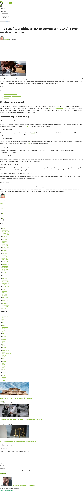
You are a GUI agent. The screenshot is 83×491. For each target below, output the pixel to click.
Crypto (3, 328)
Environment (5, 338)
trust (29, 143)
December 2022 (5, 281)
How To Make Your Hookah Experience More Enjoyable (23, 485)
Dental (3, 331)
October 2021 (5, 303)
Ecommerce (4, 333)
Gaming (4, 347)
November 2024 (5, 248)
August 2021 (5, 306)
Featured (4, 341)
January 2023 (5, 280)
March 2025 (4, 242)
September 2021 (5, 305)
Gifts (3, 349)
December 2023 (5, 262)
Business (4, 10)
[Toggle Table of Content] (1, 91)
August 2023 (5, 269)
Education (4, 334)
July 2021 (4, 308)
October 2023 (5, 266)
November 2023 (5, 264)
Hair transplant (5, 350)
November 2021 (5, 302)
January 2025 (5, 245)
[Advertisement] (41, 51)
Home (3, 8)
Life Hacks (4, 360)
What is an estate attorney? (10, 94)
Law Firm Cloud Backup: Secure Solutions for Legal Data (18, 441)
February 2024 (5, 259)
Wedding (4, 380)
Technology (5, 13)
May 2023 (4, 273)
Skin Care (4, 374)
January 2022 (5, 298)
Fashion (4, 11)
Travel (3, 378)
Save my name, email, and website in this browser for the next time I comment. (17, 470)
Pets (3, 367)
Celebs (3, 325)
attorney (28, 126)
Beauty (3, 319)
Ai (2, 14)
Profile (1, 203)
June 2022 (4, 291)
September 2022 (5, 286)
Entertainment (6, 16)
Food (3, 345)
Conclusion (6, 98)
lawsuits (33, 133)
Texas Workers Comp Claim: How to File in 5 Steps (16, 398)
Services (4, 372)
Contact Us (5, 17)
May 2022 (4, 292)
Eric (1, 401)
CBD (3, 324)
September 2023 (5, 267)
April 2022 (4, 294)
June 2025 (4, 239)
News (3, 364)
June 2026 (4, 227)
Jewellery (4, 356)
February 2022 (5, 297)
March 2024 (4, 258)
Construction (5, 327)
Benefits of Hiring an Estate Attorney (12, 96)
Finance (4, 342)
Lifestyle (4, 361)
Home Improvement (6, 353)
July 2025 (4, 238)
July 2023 (4, 270)
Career (3, 322)
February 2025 (5, 244)
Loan (3, 363)
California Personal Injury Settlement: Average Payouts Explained (21, 420)
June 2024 (4, 253)
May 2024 (4, 255)
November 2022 (5, 283)
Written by (6, 39)
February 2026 (5, 230)
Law (1, 23)
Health (3, 352)
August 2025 (5, 236)
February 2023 (5, 278)
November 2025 (5, 231)
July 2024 (4, 252)
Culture (3, 330)
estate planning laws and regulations (58, 108)
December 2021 (5, 300)
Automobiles (5, 316)
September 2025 (5, 234)
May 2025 (4, 241)
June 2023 (4, 272)
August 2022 (5, 288)
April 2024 (4, 256)
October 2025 (5, 233)
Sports (3, 375)
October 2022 (5, 284)
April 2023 (4, 275)
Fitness (3, 344)
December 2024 (5, 247)
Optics (3, 366)
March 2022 (4, 295)
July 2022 (4, 289)
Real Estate (4, 370)
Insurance (4, 355)
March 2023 (4, 277)
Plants (3, 369)
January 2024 (5, 261)
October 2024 (5, 250)
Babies (3, 317)
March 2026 (4, 228)
